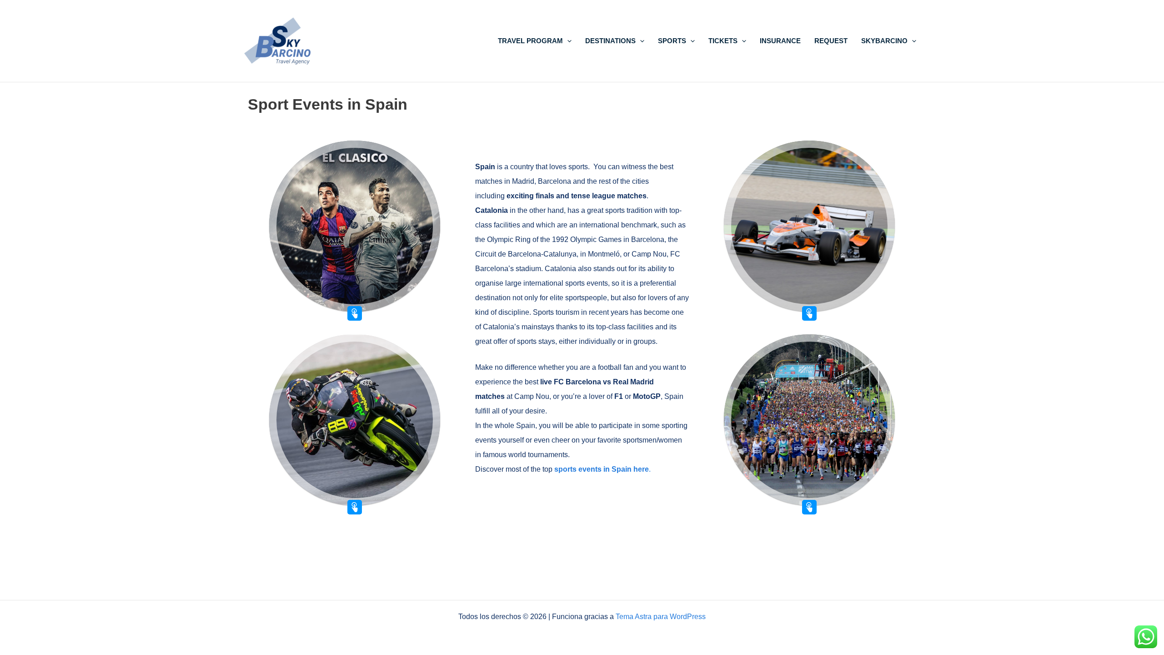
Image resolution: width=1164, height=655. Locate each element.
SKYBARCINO (884, 41)
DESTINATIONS (610, 41)
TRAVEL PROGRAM (530, 41)
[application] (567, 41)
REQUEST (831, 41)
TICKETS (723, 41)
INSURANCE (780, 41)
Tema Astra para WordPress (661, 616)
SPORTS (672, 41)
